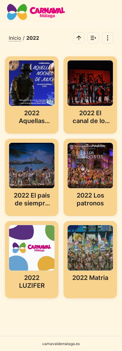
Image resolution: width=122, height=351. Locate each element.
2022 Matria (90, 277)
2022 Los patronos (90, 199)
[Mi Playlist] (93, 38)
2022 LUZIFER (32, 281)
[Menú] (107, 38)
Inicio (15, 38)
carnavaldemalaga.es (61, 343)
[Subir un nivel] (78, 38)
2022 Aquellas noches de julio (32, 117)
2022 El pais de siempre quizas (32, 200)
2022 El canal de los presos (90, 117)
